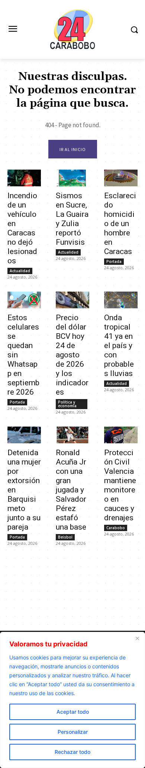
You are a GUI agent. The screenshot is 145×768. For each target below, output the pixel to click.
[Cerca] (137, 638)
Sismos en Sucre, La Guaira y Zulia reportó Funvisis (72, 219)
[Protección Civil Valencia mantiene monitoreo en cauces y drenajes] (121, 435)
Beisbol (65, 537)
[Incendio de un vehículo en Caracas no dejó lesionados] (24, 178)
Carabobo (115, 527)
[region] (72, 700)
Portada (114, 261)
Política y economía (67, 403)
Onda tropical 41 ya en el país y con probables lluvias (119, 345)
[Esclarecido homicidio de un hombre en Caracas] (121, 178)
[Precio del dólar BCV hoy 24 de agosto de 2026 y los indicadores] (72, 300)
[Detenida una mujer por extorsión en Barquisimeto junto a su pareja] (24, 435)
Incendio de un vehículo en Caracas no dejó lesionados (22, 228)
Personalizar (73, 732)
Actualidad (20, 270)
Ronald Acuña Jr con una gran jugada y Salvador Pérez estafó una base (71, 489)
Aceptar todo (73, 711)
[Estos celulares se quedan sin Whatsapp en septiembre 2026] (24, 300)
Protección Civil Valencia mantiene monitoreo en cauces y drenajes (120, 485)
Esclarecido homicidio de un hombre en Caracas (120, 223)
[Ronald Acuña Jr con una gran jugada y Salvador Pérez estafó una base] (72, 435)
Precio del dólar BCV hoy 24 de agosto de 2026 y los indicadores (72, 354)
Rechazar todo (72, 752)
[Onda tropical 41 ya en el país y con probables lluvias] (121, 300)
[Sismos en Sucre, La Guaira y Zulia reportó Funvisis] (72, 178)
